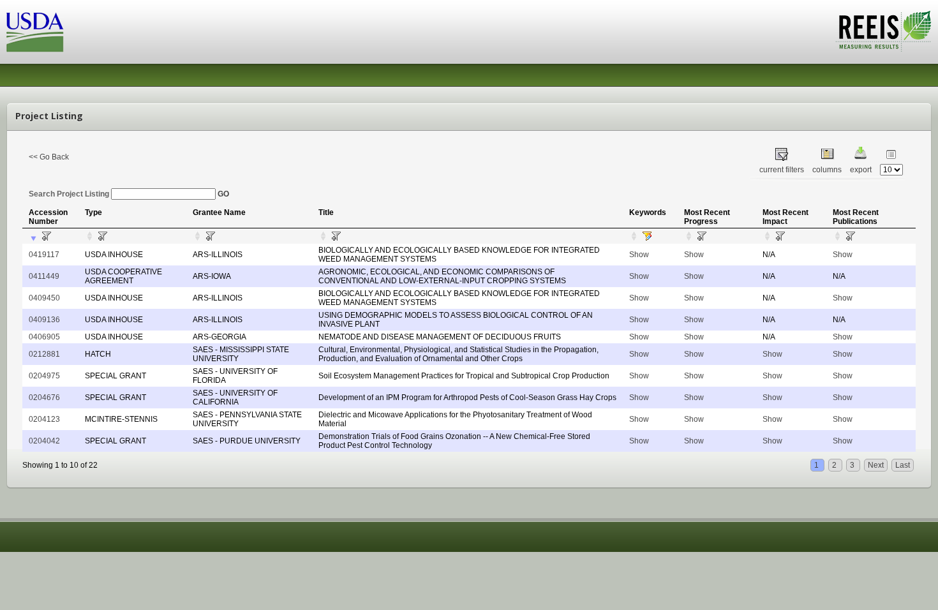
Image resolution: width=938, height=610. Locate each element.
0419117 (44, 254)
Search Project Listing (70, 194)
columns (827, 169)
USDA (35, 32)
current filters (781, 169)
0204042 (44, 440)
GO (223, 194)
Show (639, 254)
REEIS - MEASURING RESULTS (883, 31)
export (861, 169)
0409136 (44, 319)
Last (902, 465)
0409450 (44, 298)
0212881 (44, 354)
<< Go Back (49, 156)
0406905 (44, 336)
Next (876, 465)
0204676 (44, 397)
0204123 (44, 419)
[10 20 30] (891, 169)
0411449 (44, 276)
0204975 (44, 375)
